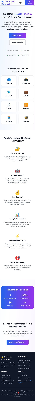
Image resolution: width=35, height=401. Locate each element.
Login (20, 3)
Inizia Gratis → (17, 36)
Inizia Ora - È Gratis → (17, 342)
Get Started (29, 3)
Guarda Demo (17, 42)
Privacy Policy (22, 375)
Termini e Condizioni (24, 378)
